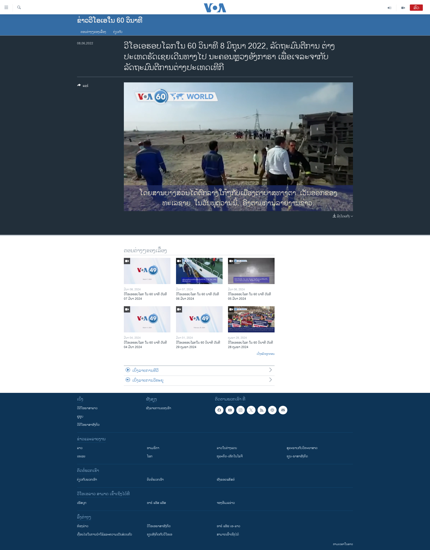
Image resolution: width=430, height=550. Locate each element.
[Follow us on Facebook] (219, 410)
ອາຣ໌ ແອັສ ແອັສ (156, 503)
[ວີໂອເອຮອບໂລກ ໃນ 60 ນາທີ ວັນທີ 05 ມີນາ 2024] (251, 271)
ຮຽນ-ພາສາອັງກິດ (297, 456)
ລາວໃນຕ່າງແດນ (227, 448)
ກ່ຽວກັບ (118, 31)
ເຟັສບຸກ (81, 503)
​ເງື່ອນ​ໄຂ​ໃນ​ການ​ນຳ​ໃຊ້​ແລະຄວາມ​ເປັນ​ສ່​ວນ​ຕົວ (104, 534)
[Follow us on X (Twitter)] (251, 410)
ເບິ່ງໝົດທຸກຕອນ (266, 354)
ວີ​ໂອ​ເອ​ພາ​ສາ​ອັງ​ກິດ (159, 526)
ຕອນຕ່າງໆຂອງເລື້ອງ (93, 31)
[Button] (82, 86)
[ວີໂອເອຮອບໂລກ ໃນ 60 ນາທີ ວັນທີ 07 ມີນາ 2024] (147, 271)
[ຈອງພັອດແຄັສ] (283, 410)
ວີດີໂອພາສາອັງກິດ (88, 424)
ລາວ (80, 448)
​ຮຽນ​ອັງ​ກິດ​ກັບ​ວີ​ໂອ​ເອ (159, 534)
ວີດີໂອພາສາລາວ (87, 408)
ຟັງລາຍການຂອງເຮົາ (158, 408)
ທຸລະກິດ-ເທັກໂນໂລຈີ (230, 456)
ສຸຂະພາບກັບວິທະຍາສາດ (302, 448)
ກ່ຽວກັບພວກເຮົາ (87, 479)
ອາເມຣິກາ (153, 448)
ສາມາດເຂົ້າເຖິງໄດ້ (228, 534)
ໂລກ (150, 456)
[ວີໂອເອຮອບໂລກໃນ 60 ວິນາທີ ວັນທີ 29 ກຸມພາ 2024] (199, 319)
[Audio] (389, 7)
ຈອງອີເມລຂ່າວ (226, 503)
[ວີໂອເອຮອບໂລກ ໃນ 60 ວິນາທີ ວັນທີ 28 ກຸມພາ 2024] (251, 319)
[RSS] (262, 410)
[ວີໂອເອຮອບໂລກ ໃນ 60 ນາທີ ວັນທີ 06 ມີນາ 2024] (199, 271)
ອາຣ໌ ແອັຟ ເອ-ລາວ (228, 526)
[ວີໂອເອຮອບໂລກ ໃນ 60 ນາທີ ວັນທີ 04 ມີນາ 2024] (147, 319)
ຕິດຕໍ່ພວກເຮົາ (155, 479)
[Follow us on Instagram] (240, 410)
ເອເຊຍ (81, 456)
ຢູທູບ (80, 416)
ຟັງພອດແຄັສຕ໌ (226, 479)
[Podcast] (272, 410)
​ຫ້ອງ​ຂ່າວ (82, 526)
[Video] (403, 7)
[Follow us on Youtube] (230, 410)
